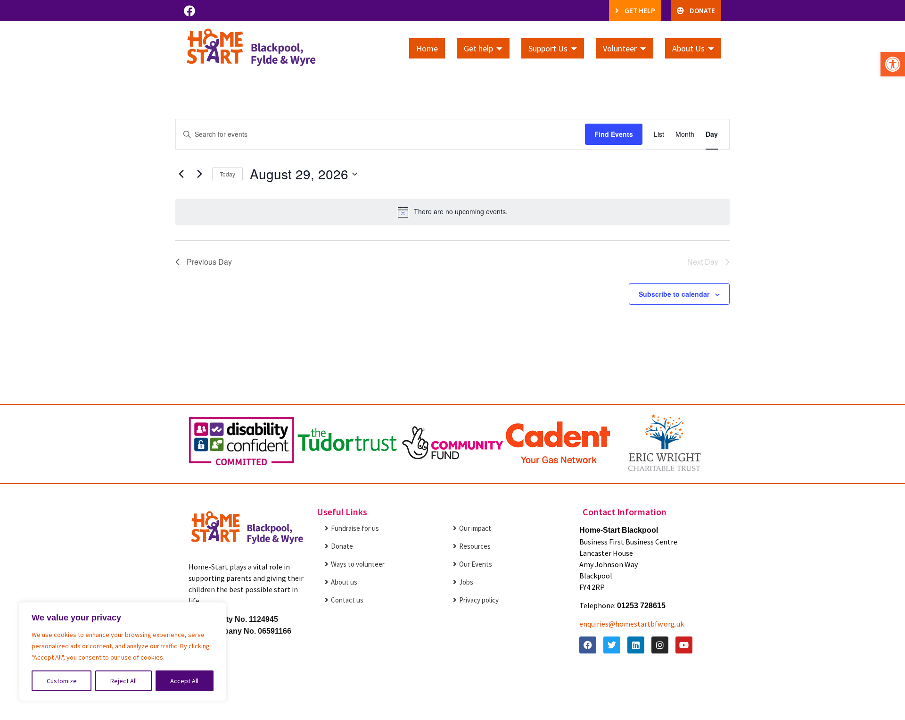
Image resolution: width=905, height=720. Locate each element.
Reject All (123, 681)
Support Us (548, 48)
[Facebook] (189, 11)
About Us (688, 48)
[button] (892, 64)
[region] (122, 651)
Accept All (184, 681)
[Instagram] (659, 644)
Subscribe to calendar (674, 294)
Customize (62, 681)
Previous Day (209, 261)
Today (227, 174)
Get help (478, 48)
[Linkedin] (635, 644)
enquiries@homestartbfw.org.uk (631, 623)
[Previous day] (181, 174)
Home (427, 48)
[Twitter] (611, 644)
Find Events (613, 134)
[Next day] (199, 174)
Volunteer (620, 48)
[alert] (452, 212)
